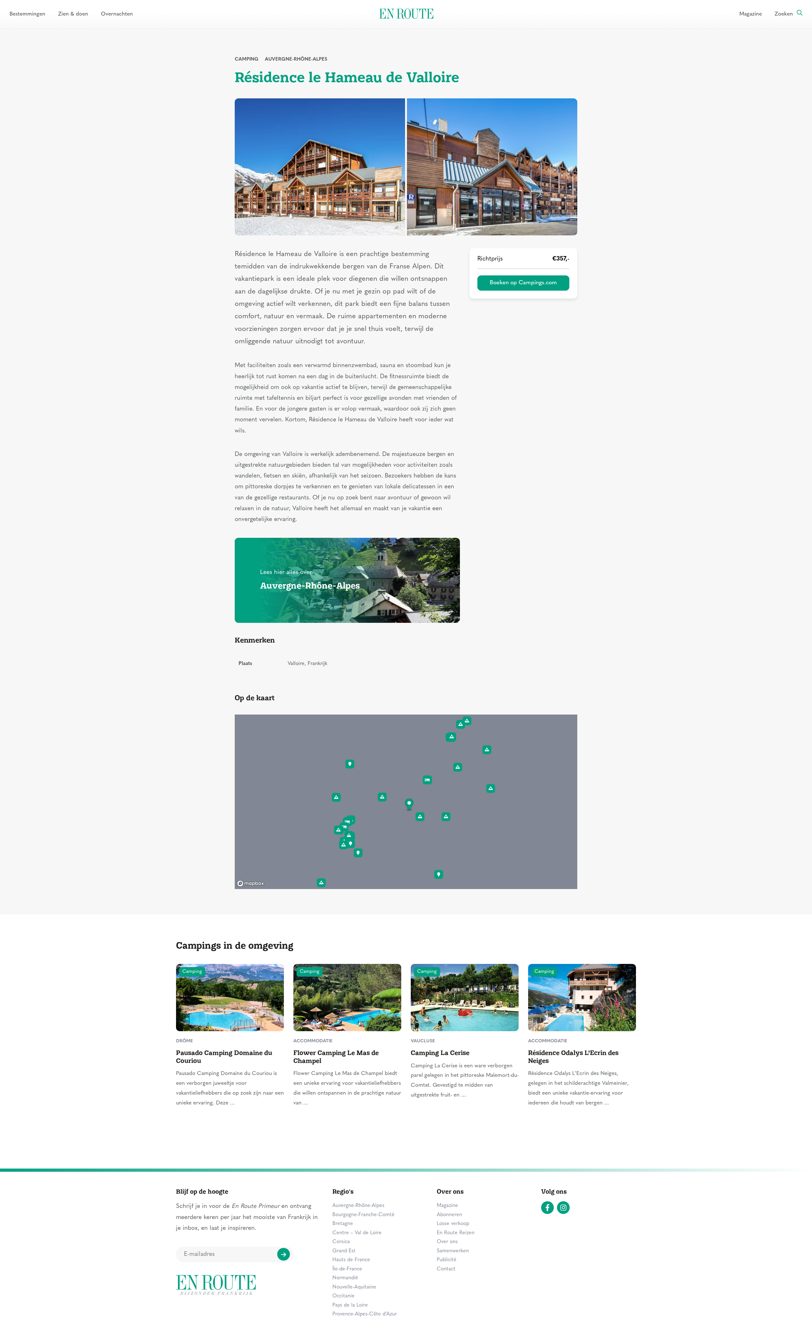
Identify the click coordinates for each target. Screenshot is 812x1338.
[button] (409, 805)
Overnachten (117, 14)
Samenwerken (453, 1251)
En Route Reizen (456, 1233)
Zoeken (784, 14)
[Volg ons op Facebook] (547, 1207)
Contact (446, 1269)
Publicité (446, 1259)
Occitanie (343, 1296)
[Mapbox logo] (251, 883)
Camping (247, 59)
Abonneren (449, 1214)
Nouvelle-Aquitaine (354, 1287)
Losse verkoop (453, 1223)
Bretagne (342, 1223)
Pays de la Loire (350, 1305)
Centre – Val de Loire (357, 1233)
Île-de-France (347, 1269)
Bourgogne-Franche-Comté (363, 1214)
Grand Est (344, 1251)
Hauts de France (351, 1259)
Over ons (447, 1241)
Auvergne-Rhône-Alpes (296, 59)
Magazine (750, 14)
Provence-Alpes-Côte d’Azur (364, 1314)
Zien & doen (73, 14)
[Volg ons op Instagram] (563, 1207)
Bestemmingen (27, 14)
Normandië (345, 1278)
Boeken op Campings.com (523, 283)
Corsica (341, 1241)
